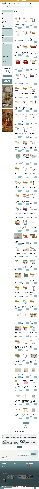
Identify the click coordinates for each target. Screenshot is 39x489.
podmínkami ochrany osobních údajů (26, 455)
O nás (2, 465)
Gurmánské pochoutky (5, 56)
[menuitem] (10, 3)
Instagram (15, 467)
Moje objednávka (4, 470)
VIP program (3, 469)
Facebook (15, 466)
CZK (30, 3)
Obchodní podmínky (4, 466)
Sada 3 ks (7, 22)
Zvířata (3, 51)
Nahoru (26, 427)
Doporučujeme (7, 25)
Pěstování (4, 53)
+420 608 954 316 (16, 465)
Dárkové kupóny (5, 58)
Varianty (27, 55)
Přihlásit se (33, 454)
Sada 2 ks (7, 21)
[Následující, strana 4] (27, 425)
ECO (7, 19)
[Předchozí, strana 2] (24, 425)
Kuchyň (3, 46)
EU (7, 20)
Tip (7, 18)
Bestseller (7, 26)
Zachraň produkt (5, 61)
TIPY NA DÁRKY (24, 0)
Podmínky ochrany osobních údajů (6, 467)
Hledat (31, 6)
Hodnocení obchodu (19, 431)
